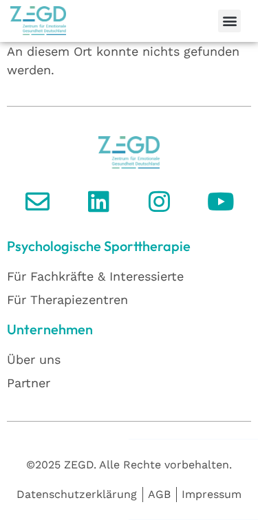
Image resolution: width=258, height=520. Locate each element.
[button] (229, 21)
